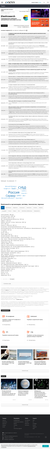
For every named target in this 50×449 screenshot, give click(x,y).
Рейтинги (4, 423)
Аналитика (4, 421)
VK (17, 189)
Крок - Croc (3, 249)
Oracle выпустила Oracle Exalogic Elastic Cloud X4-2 (19, 124)
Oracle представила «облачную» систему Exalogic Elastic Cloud (21, 162)
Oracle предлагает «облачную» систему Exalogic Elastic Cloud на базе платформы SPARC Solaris (28, 155)
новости (7, 290)
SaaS (14, 188)
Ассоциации (22, 207)
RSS (5, 434)
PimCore (2, 272)
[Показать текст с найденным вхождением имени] (26, 30)
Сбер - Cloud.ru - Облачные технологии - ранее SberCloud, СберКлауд (15, 239)
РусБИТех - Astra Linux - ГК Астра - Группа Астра (11, 222)
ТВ (14, 426)
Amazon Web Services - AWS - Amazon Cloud (10, 240)
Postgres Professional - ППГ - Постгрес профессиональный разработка (15, 246)
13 (25, 222)
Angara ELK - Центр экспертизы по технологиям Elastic (12, 245)
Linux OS (23, 193)
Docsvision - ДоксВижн (5, 269)
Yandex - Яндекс (4, 234)
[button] (44, 2)
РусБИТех (24, 191)
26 (12, 214)
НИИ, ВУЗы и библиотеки (27, 211)
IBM (24, 195)
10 (10, 229)
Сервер (10, 195)
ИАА (19, 211)
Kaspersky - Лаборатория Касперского (9, 263)
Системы (35, 207)
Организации (8, 207)
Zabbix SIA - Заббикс (5, 243)
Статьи (9, 211)
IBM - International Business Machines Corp (10, 219)
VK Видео (35, 423)
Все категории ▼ (25, 11)
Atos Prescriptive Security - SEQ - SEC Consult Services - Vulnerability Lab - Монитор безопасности (21, 228)
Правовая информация (9, 439)
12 (7, 223)
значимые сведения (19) (6, 30)
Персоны (41, 207)
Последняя (12, 279)
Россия (13, 192)
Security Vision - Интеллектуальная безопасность (11, 226)
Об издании (27, 420)
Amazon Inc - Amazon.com (6, 225)
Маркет (15, 423)
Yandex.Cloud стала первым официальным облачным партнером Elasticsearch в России (27, 50)
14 (9, 220)
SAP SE (23, 189)
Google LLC (7, 188)
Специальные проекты (18, 421)
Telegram (35, 426)
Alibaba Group (4, 275)
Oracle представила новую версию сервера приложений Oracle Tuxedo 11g (24, 146)
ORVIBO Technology (5, 270)
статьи (22, 290)
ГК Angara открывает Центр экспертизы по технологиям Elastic (21, 84)
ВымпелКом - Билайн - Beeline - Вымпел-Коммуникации (13, 251)
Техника (15, 425)
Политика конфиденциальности (11, 436)
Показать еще (25, 370)
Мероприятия (37, 211)
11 (15, 225)
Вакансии (27, 423)
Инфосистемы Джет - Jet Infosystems (8, 252)
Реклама (26, 421)
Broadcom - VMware (5, 261)
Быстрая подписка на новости (10, 432)
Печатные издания (18, 428)
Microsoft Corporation (7, 198)
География (4, 211)
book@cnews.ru (25, 27)
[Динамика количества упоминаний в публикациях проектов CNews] (48, 30)
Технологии (29, 207)
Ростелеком (3, 260)
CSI (20, 189)
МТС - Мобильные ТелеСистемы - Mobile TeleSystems (12, 264)
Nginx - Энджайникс (5, 254)
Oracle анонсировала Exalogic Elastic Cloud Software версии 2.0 (21, 139)
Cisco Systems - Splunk (5, 217)
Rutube (34, 425)
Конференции (17, 420)
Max (33, 420)
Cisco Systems (4, 229)
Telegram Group (4, 242)
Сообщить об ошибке (8, 437)
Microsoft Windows (10, 186)
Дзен (34, 428)
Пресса (14, 211)
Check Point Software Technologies (8, 248)
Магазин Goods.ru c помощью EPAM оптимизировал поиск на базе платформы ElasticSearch (28, 76)
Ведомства (15, 207)
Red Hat (2, 232)
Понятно (45, 446)
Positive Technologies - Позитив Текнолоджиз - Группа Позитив (14, 237)
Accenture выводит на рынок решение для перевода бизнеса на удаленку (24, 56)
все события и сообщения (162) (19, 30)
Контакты (27, 425)
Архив (3, 426)
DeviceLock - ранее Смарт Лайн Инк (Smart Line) (11, 267)
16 (14, 216)
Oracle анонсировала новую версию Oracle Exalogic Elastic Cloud (22, 132)
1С (1, 231)
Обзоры (4, 425)
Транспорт (19, 198)
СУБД (22, 187)
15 (13, 217)
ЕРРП (19, 196)
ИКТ (2, 207)
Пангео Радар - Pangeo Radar (7, 258)
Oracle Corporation (5, 214)
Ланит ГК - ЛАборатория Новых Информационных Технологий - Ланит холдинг (17, 266)
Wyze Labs (3, 273)
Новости (4, 420)
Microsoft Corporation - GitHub (7, 236)
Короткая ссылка (7, 283)
